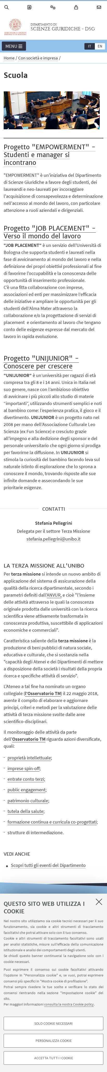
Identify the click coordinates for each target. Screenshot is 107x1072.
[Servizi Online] (53, 7)
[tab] (89, 46)
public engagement (26, 790)
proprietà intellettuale (29, 758)
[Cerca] (7, 7)
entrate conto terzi (26, 779)
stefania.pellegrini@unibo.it (53, 539)
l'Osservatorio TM (43, 693)
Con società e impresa (38, 58)
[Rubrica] (30, 7)
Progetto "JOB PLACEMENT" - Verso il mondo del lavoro (50, 232)
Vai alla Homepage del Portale (15, 27)
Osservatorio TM (28, 739)
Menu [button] (11, 46)
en (100, 46)
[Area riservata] (77, 7)
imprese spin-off (23, 768)
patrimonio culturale (28, 801)
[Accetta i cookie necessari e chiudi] (99, 902)
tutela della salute (25, 811)
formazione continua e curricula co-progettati (52, 822)
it (89, 46)
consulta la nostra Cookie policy (69, 1004)
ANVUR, (54, 595)
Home (9, 58)
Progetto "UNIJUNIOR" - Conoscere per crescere (41, 362)
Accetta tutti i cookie (53, 1058)
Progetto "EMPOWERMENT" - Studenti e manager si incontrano (50, 155)
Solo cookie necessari (53, 1023)
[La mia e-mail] (100, 7)
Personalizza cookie (54, 1040)
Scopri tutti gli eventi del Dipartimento (48, 865)
